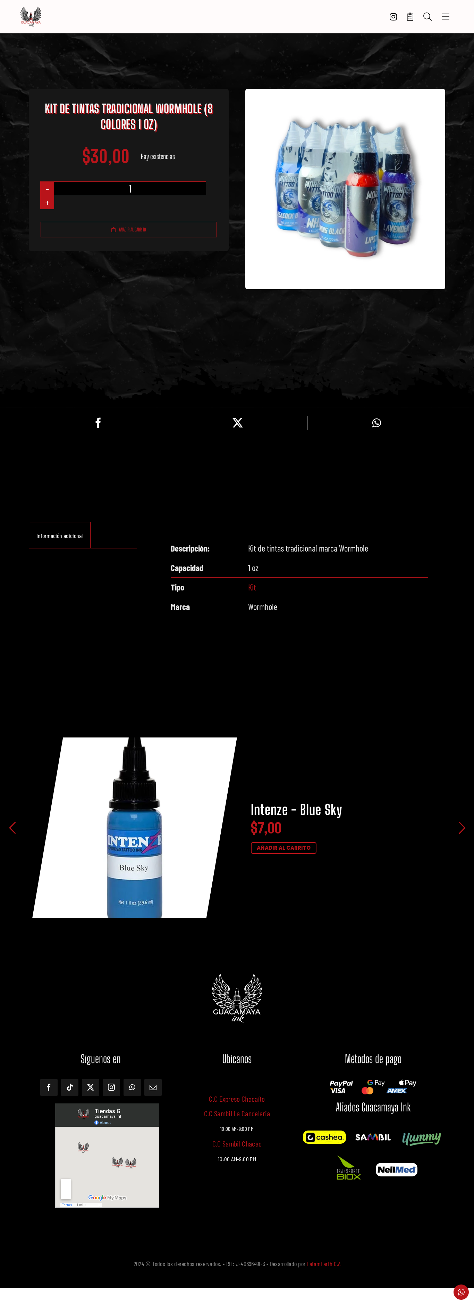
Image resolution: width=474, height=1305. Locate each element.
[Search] (427, 17)
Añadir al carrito (132, 230)
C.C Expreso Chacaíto (237, 1098)
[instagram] (111, 1087)
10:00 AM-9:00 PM (237, 1159)
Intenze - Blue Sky (296, 810)
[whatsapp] (132, 1087)
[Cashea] (324, 1133)
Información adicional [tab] (59, 535)
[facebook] (49, 1087)
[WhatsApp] (376, 423)
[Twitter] (237, 423)
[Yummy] (421, 1133)
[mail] (153, 1087)
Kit (252, 587)
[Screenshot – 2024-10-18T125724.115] (396, 1166)
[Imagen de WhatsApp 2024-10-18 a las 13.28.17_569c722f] (348, 1155)
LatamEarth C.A (324, 1263)
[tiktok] (69, 1087)
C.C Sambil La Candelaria (237, 1113)
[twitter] (90, 1087)
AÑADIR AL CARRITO (284, 847)
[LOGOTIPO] (30, 9)
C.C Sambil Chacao (237, 1143)
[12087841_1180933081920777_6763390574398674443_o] (373, 1135)
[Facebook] (98, 423)
